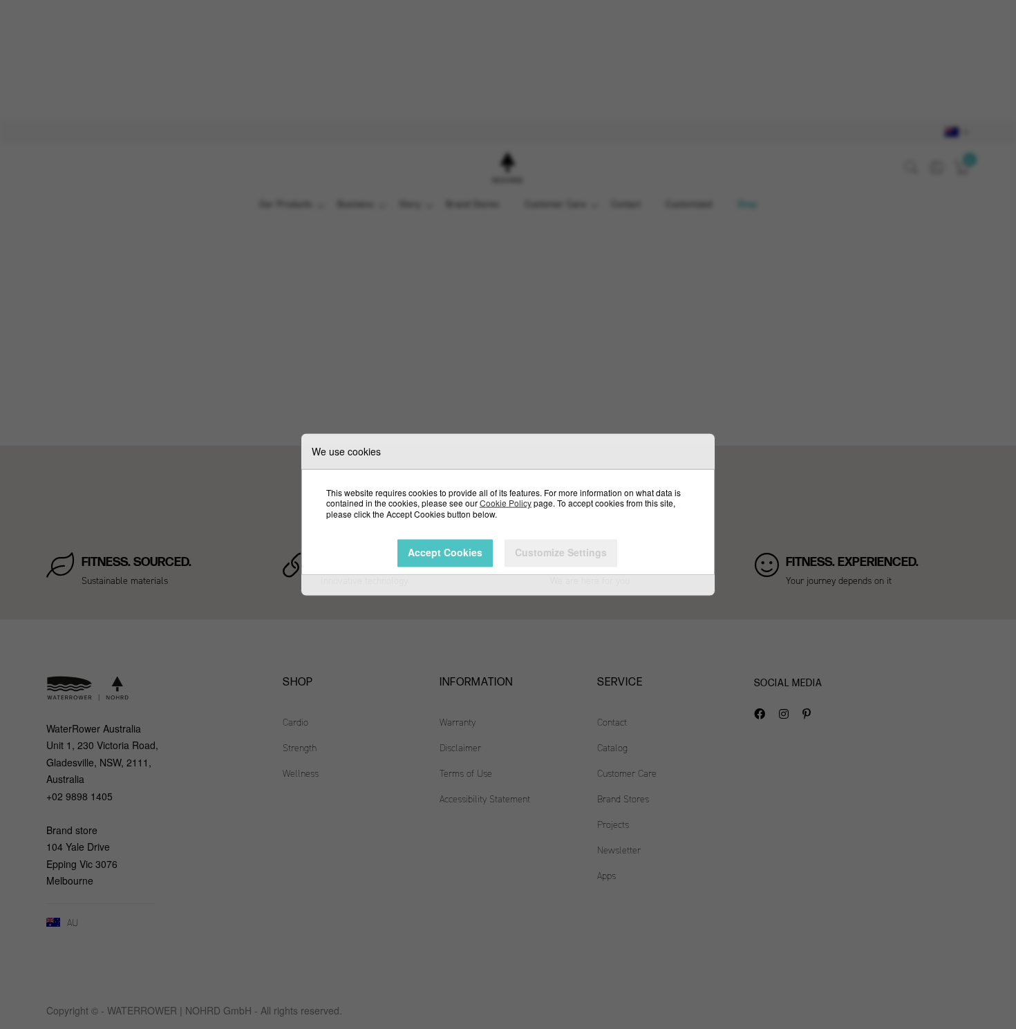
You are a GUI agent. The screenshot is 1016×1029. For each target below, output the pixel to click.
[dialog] (508, 514)
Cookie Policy (505, 503)
